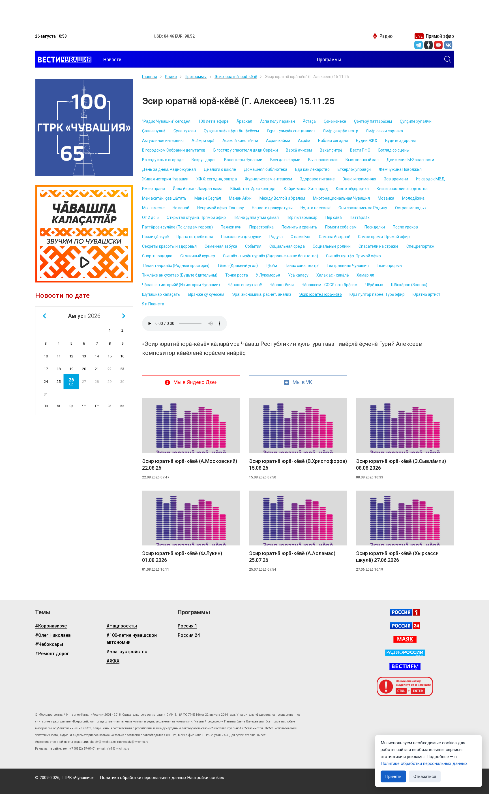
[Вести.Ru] (405, 625)
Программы (196, 76)
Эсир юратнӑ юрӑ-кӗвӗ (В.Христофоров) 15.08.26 (298, 464)
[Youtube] (438, 45)
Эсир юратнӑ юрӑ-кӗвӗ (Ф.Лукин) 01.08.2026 (182, 556)
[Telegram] (418, 45)
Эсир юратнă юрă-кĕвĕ (236, 76)
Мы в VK (302, 382)
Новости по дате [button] (62, 295)
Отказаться (424, 776)
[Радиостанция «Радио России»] (405, 653)
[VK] (448, 45)
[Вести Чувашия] (63, 59)
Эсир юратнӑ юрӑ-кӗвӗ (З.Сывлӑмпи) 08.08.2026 (401, 464)
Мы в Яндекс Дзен (195, 382)
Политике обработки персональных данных (424, 763)
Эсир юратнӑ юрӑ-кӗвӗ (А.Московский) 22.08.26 (189, 464)
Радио (171, 76)
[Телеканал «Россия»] (405, 612)
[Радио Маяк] (405, 639)
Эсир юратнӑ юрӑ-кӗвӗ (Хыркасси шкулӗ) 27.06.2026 (397, 556)
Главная (149, 76)
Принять (393, 776)
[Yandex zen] (428, 45)
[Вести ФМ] (405, 666)
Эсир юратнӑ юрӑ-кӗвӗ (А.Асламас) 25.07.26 (292, 556)
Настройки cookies (205, 777)
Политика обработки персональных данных (143, 777)
